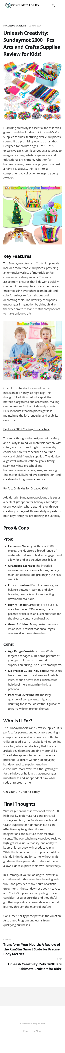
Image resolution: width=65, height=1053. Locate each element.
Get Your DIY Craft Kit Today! (21, 792)
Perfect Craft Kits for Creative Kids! (25, 488)
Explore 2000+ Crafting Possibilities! (26, 429)
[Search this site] (53, 5)
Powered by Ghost (32, 1031)
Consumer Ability (16, 25)
